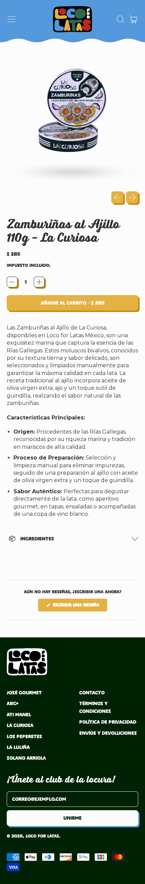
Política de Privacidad (107, 722)
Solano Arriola (26, 758)
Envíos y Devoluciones (108, 733)
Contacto (92, 692)
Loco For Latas (42, 836)
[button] (120, 19)
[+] (39, 282)
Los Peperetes (24, 736)
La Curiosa (20, 725)
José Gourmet (24, 692)
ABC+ (13, 703)
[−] (12, 282)
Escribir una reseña (79, 606)
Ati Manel (19, 714)
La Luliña (18, 747)
